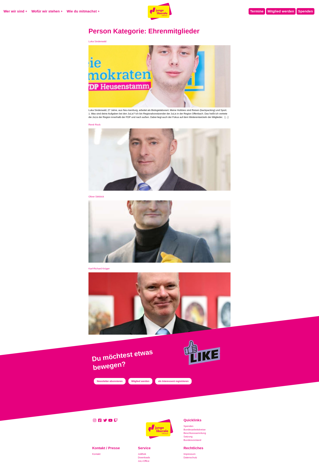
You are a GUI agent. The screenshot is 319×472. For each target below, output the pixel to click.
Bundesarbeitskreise (195, 429)
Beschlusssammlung (195, 433)
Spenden (188, 426)
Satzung (188, 436)
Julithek (142, 454)
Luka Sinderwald (97, 41)
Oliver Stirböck (96, 196)
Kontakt (96, 454)
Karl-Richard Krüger (99, 268)
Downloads (144, 457)
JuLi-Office (143, 461)
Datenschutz (190, 457)
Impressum (190, 454)
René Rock (94, 124)
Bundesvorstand (192, 440)
